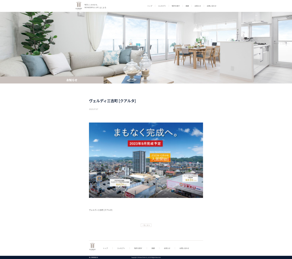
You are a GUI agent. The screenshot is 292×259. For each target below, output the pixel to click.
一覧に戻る (146, 225)
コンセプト (162, 6)
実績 (187, 6)
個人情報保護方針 (93, 257)
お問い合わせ (211, 6)
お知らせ (198, 6)
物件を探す (176, 6)
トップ (149, 6)
